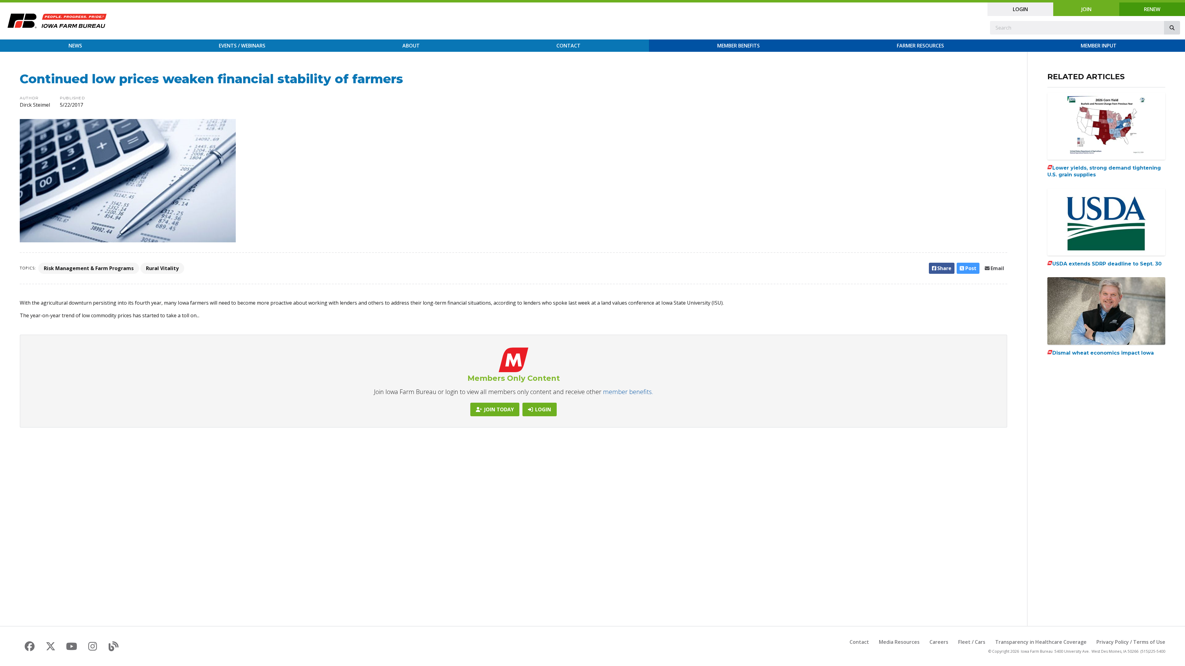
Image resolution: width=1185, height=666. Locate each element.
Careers (938, 642)
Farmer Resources (920, 45)
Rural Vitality (162, 268)
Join (1086, 9)
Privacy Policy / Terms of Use (1130, 642)
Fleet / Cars (971, 642)
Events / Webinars (242, 45)
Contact (568, 45)
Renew (1152, 9)
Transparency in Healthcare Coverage (1041, 642)
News (75, 45)
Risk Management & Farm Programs (89, 268)
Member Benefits (738, 45)
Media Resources (899, 642)
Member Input (1098, 45)
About (411, 45)
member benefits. (628, 392)
